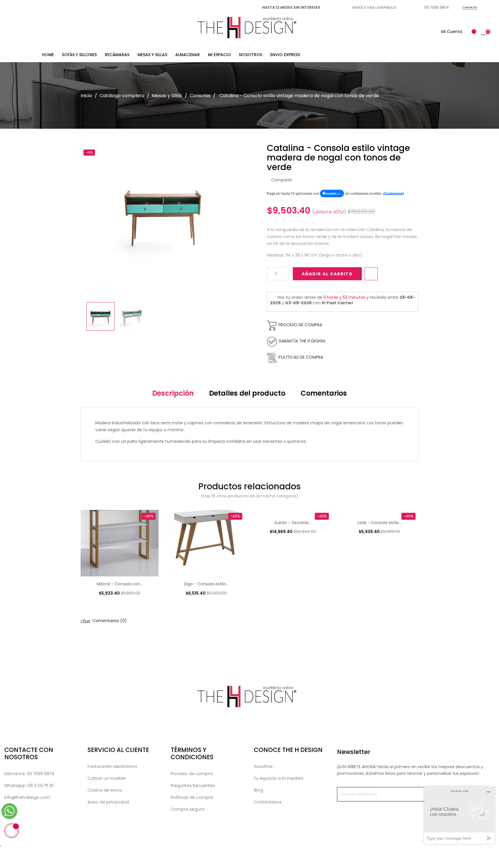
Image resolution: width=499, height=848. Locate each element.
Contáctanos (268, 802)
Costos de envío (104, 790)
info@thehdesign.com (27, 797)
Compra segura (187, 809)
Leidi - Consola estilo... (380, 523)
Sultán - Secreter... (293, 523)
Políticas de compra (192, 797)
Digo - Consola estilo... (206, 584)
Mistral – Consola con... (120, 584)
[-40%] (120, 543)
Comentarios (324, 393)
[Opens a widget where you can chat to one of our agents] (459, 815)
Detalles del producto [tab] (247, 393)
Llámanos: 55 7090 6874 (29, 774)
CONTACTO (469, 7)
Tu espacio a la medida (278, 778)
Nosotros (263, 766)
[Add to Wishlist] (371, 273)
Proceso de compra (192, 774)
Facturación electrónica (112, 766)
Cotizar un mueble (106, 778)
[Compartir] (299, 180)
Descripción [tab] (173, 393)
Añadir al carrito (327, 274)
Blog (258, 790)
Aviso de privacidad (108, 802)
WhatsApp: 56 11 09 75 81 (28, 785)
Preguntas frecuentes (193, 785)
